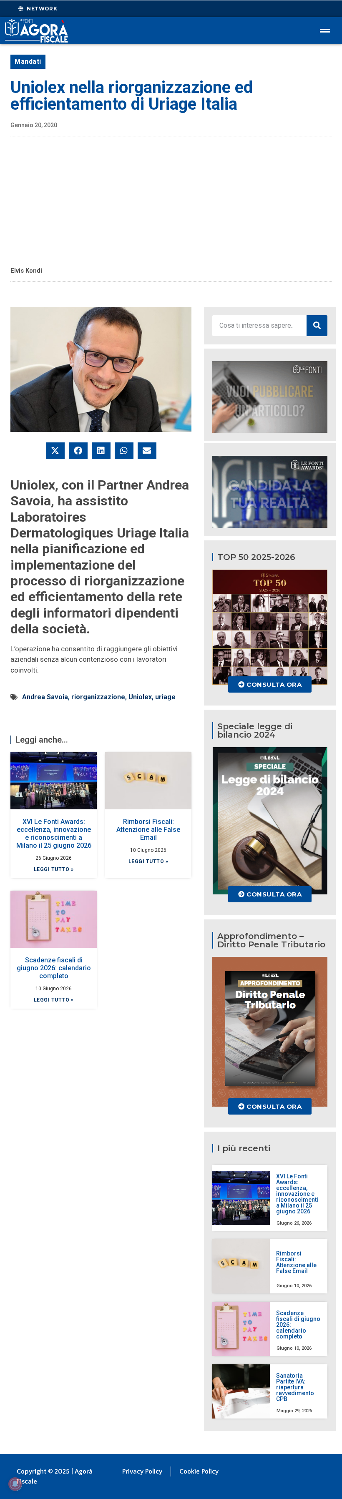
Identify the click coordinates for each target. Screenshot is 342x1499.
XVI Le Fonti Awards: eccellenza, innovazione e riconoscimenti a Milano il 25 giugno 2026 (53, 834)
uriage (165, 697)
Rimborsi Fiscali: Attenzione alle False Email (148, 829)
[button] (55, 450)
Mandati (28, 61)
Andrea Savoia (45, 697)
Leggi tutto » (54, 869)
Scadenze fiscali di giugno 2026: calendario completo (54, 968)
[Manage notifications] (15, 1484)
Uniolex (140, 697)
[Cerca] (317, 325)
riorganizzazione (98, 697)
